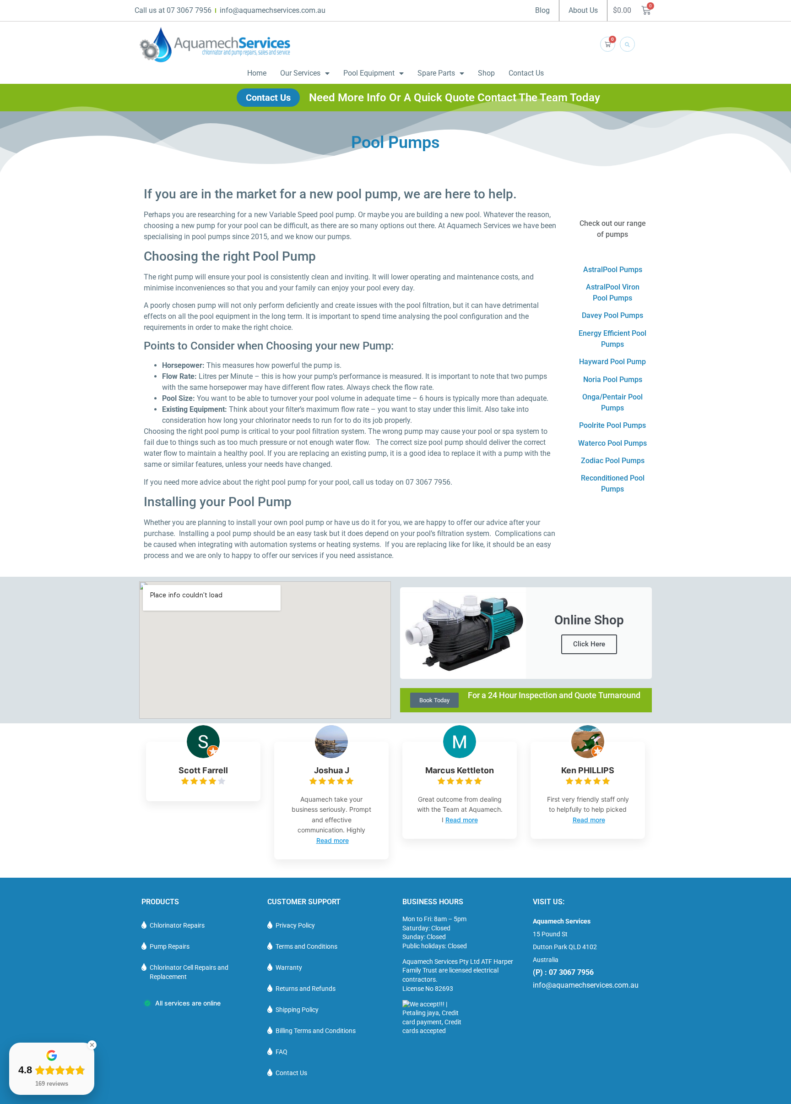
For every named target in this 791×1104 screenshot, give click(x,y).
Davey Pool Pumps (612, 315)
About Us (583, 10)
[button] (627, 44)
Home (256, 73)
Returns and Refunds (306, 988)
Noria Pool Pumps (612, 379)
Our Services (300, 73)
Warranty (289, 967)
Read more (332, 840)
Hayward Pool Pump (612, 361)
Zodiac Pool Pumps (613, 460)
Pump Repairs (170, 946)
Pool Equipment (369, 73)
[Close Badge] (92, 1044)
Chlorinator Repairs (177, 925)
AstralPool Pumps (612, 269)
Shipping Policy (297, 1009)
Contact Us (526, 73)
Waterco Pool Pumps (612, 443)
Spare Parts (436, 73)
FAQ (281, 1051)
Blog (542, 10)
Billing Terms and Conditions (316, 1030)
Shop (486, 73)
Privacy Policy (295, 925)
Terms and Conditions (306, 946)
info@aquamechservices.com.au (586, 985)
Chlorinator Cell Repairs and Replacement (189, 972)
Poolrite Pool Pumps (612, 425)
